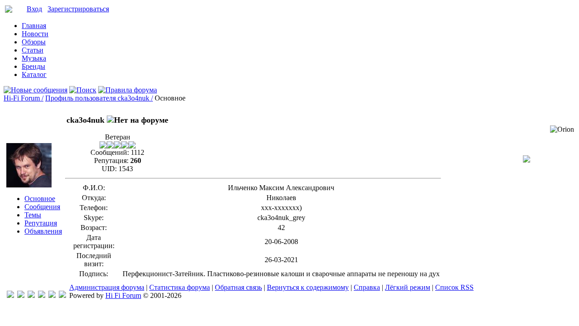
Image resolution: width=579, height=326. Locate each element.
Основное (39, 198)
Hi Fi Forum (123, 295)
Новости (35, 34)
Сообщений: (109, 152)
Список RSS (454, 287)
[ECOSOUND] (41, 295)
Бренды (33, 66)
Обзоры (34, 42)
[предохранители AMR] (10, 295)
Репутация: (111, 160)
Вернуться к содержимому (308, 287)
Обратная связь (238, 287)
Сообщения (42, 207)
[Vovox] (62, 295)
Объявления (43, 231)
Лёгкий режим (407, 287)
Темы (32, 215)
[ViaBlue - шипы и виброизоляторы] (52, 295)
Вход (34, 9)
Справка (367, 287)
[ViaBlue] (31, 295)
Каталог (34, 74)
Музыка (34, 58)
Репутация (40, 223)
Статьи (32, 50)
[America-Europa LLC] (20, 295)
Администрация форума (106, 287)
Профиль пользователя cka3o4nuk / (99, 98)
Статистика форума (179, 287)
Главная (34, 25)
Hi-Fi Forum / (23, 98)
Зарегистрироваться (78, 9)
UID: (109, 169)
